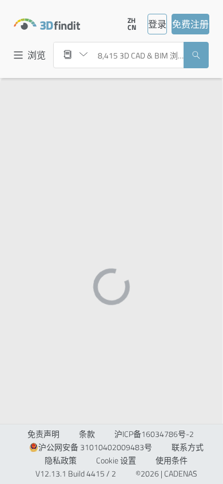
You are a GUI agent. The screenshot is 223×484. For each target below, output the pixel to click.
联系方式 (188, 447)
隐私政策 (61, 460)
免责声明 (43, 434)
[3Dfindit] (47, 24)
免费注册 (190, 24)
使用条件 (172, 460)
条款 (87, 434)
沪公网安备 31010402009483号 (95, 447)
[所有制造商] (75, 54)
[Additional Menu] (110, 24)
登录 (157, 24)
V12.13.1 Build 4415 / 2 (75, 473)
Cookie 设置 (116, 460)
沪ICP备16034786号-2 (154, 434)
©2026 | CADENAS (166, 473)
